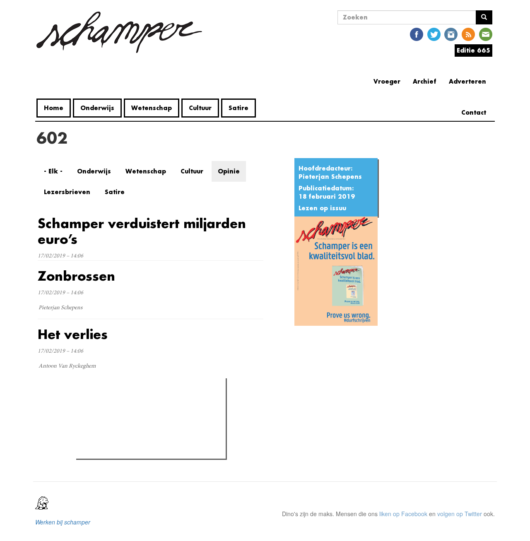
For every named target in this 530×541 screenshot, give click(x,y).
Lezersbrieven (67, 192)
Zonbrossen (76, 276)
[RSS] (468, 34)
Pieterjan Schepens (330, 176)
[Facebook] (416, 34)
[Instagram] (451, 34)
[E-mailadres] (485, 34)
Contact (473, 112)
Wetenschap (151, 108)
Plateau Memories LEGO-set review (139, 450)
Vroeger (386, 81)
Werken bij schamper (62, 522)
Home (53, 108)
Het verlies (73, 334)
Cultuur (200, 108)
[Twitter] (434, 34)
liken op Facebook (403, 514)
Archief (424, 81)
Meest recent (150, 403)
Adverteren (467, 81)
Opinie (229, 171)
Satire (238, 108)
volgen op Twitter (459, 514)
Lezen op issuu (322, 208)
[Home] (122, 32)
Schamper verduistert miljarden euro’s (142, 231)
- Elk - (53, 171)
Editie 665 (473, 50)
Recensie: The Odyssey (123, 420)
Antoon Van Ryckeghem (67, 366)
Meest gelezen (104, 403)
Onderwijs (97, 108)
